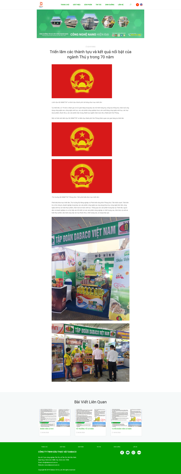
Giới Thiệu (76, 5)
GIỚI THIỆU (62, 447)
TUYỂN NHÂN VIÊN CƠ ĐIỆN (121, 429)
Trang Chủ (65, 5)
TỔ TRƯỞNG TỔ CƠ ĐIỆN (85, 429)
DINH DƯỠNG (117, 447)
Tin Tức (98, 5)
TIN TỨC (99, 447)
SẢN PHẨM (81, 447)
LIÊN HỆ (135, 447)
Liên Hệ (120, 5)
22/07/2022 (91, 47)
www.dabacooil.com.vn (51, 465)
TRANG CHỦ (44, 447)
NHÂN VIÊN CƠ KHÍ (46, 429)
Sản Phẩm (88, 5)
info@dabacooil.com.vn (50, 462)
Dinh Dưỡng (109, 5)
